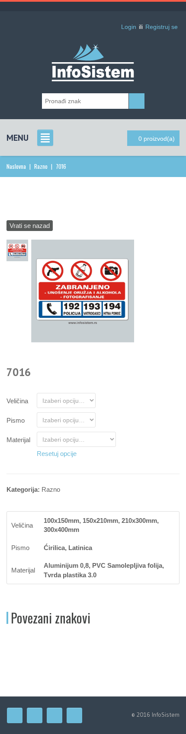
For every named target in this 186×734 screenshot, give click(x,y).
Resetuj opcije (57, 453)
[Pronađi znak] (136, 101)
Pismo (15, 420)
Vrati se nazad (30, 225)
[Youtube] (54, 715)
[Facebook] (14, 715)
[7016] (82, 290)
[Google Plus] (74, 715)
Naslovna (16, 166)
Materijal (18, 440)
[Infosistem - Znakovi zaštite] (93, 49)
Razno (41, 166)
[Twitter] (34, 715)
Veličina (17, 401)
